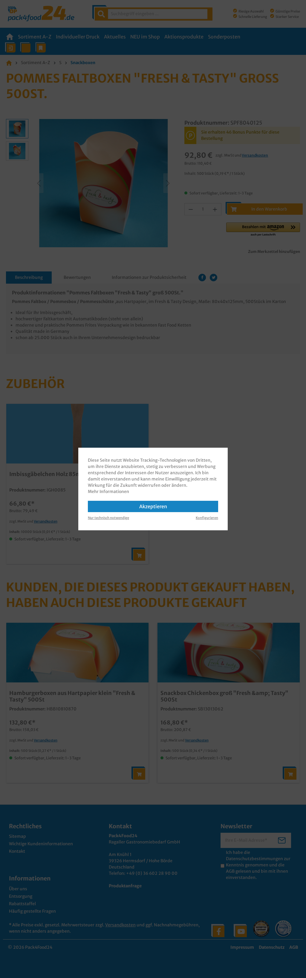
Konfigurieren (207, 518)
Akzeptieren (153, 506)
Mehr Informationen (108, 491)
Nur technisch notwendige (108, 518)
